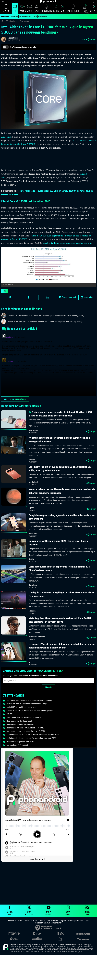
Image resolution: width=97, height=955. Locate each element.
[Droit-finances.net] (14, 939)
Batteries (14, 16)
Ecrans (34, 16)
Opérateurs (33, 585)
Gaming (22, 11)
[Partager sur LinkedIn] (47, 297)
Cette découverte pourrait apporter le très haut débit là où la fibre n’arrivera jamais (60, 568)
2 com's (82, 39)
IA (29, 662)
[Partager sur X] (10, 297)
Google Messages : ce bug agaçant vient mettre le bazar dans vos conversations (62, 517)
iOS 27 (9, 714)
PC (15, 11)
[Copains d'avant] (37, 939)
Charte (87, 920)
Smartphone (33, 430)
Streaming (32, 610)
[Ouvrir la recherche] (94, 1)
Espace (36, 11)
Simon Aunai (13, 37)
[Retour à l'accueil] (48, 1)
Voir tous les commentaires (15, 398)
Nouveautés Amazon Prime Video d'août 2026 (25, 728)
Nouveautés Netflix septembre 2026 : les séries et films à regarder (58, 543)
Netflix (31, 559)
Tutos (56, 11)
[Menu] (2, 1)
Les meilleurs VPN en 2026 (17, 745)
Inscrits (68, 913)
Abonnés (48, 913)
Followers (29, 913)
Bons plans (46, 11)
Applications (33, 533)
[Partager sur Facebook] (28, 297)
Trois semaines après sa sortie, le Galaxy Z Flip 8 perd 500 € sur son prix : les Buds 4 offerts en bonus (60, 414)
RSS (87, 913)
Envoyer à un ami (69, 297)
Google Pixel (33, 482)
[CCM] (37, 933)
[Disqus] (48, 364)
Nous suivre (88, 297)
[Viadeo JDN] (59, 939)
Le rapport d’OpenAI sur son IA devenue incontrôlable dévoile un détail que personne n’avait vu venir (61, 646)
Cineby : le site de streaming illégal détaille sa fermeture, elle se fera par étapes (61, 594)
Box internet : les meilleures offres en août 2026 (25, 731)
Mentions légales (60, 920)
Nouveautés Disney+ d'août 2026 (19, 724)
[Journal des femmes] (14, 933)
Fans (10, 913)
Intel (4, 291)
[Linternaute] (82, 934)
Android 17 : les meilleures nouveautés (21, 707)
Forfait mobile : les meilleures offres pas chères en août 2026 (31, 738)
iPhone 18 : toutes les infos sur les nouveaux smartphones (29, 710)
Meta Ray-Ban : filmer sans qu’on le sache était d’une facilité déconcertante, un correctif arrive (60, 620)
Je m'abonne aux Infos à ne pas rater (23, 47)
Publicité (49, 920)
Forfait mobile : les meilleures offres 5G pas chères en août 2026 (32, 734)
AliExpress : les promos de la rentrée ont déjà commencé (29, 700)
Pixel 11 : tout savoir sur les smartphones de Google (26, 704)
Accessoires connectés (37, 636)
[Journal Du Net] (59, 933)
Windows (32, 459)
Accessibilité (39, 923)
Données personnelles (75, 920)
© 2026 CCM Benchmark (53, 923)
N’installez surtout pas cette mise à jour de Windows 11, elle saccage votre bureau (59, 439)
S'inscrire (48, 687)
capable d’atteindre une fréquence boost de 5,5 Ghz (67, 243)
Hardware (13, 21)
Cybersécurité (73, 11)
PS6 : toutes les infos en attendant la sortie (23, 717)
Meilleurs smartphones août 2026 (20, 741)
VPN (62, 11)
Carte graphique (25, 16)
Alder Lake (6, 137)
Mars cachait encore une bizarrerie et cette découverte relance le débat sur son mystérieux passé (62, 491)
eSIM (84, 11)
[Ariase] (82, 939)
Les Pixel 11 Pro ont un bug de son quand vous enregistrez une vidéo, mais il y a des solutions (60, 468)
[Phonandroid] (6, 947)
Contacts (42, 920)
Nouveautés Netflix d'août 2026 (19, 721)
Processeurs (42, 16)
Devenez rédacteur (30, 920)
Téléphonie (6, 11)
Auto (29, 11)
